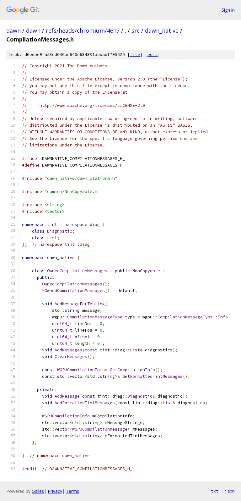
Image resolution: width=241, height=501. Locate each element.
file (135, 54)
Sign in (228, 10)
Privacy (55, 491)
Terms (72, 491)
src (135, 30)
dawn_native (162, 30)
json (230, 491)
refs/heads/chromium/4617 (83, 30)
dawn (13, 30)
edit (152, 54)
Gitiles (38, 491)
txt (214, 491)
